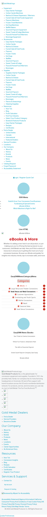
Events (6, 444)
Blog (5, 462)
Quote (28, 178)
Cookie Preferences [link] (7, 516)
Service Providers (10, 419)
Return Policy (6, 506)
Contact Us (8, 480)
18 (44, 303)
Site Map (15, 506)
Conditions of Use (24, 502)
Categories (23, 281)
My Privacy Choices (19, 504)
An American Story (10, 449)
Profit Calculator (9, 467)
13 (44, 309)
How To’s (7, 458)
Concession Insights (11, 460)
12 (44, 297)
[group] (24, 338)
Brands (6, 435)
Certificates (8, 470)
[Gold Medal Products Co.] (8, 3)
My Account (8, 484)
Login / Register (20, 178)
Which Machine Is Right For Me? (24, 208)
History (6, 432)
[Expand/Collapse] (26, 286)
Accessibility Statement (10, 499)
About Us (7, 430)
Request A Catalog (10, 489)
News (6, 439)
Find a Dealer (8, 417)
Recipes (6, 465)
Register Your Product (12, 472)
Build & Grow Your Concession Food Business (24, 201)
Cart (32, 178)
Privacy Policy (32, 504)
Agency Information (27, 499)
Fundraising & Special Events (24, 204)
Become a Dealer (10, 421)
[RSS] (18, 286)
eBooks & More (24, 206)
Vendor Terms (24, 506)
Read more (24, 339)
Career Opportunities (11, 447)
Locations (7, 442)
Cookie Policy (36, 502)
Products (7, 437)
